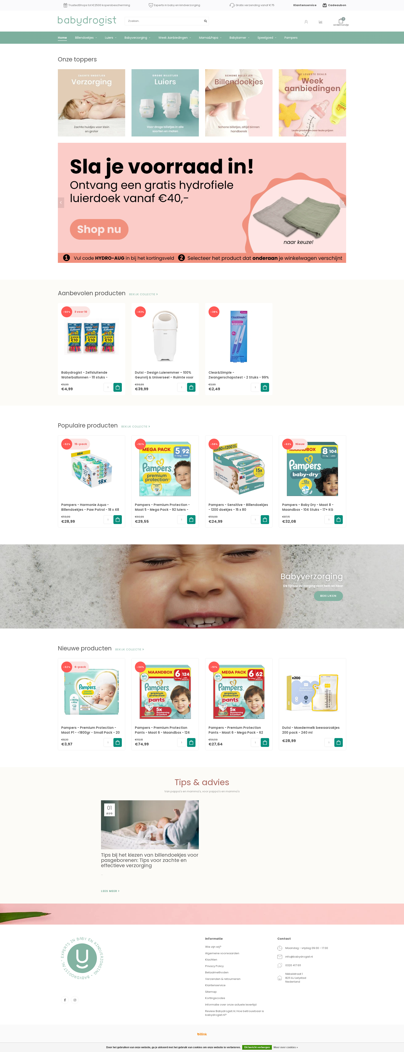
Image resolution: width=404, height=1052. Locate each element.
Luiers (109, 38)
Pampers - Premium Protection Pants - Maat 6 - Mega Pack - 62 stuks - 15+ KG (236, 732)
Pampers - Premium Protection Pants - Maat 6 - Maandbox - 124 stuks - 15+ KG (162, 732)
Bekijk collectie (142, 294)
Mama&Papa (208, 38)
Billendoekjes (84, 38)
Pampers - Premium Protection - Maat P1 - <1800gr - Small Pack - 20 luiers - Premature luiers (90, 732)
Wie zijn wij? (213, 947)
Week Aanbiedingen (173, 38)
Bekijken (328, 596)
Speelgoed (265, 38)
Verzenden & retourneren (223, 979)
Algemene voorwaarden (222, 953)
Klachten (211, 960)
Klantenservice (304, 5)
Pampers (291, 38)
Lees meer (109, 891)
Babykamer (238, 38)
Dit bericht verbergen (257, 1047)
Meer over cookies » (286, 1047)
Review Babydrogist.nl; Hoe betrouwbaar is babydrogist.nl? (234, 1013)
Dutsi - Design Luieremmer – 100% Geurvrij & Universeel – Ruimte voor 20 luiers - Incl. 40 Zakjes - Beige (164, 377)
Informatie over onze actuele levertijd (230, 1005)
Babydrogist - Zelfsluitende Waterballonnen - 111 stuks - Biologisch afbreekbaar (84, 377)
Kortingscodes (215, 998)
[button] (61, 202)
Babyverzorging (136, 38)
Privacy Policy (214, 966)
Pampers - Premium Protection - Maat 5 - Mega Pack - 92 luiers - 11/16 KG (162, 510)
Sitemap (211, 992)
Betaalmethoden (217, 972)
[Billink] (202, 1034)
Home (62, 38)
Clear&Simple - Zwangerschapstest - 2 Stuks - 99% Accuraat (239, 377)
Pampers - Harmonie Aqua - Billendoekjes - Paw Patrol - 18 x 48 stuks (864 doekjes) (90, 510)
